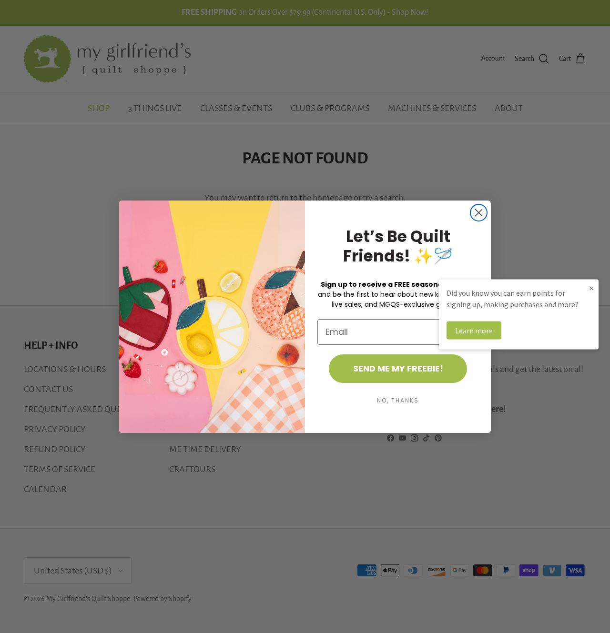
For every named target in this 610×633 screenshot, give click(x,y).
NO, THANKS (398, 400)
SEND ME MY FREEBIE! (398, 368)
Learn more (474, 330)
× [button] (591, 287)
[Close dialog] (478, 212)
